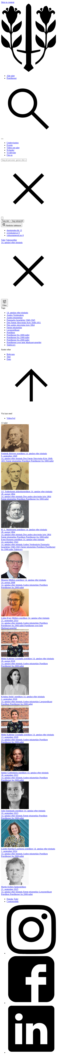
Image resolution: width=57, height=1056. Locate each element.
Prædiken (11, 332)
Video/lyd (11, 418)
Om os (9, 155)
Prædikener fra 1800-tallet (18, 335)
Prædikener (12, 78)
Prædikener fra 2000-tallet (18, 340)
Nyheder (10, 150)
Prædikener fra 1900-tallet (18, 337)
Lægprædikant (13, 330)
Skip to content (7, 2)
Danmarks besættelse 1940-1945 (21, 320)
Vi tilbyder (11, 152)
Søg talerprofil (17, 221)
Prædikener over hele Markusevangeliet (24, 342)
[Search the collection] (28, 135)
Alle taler (11, 76)
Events (10, 145)
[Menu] (2, 138)
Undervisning (13, 143)
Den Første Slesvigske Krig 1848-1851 (24, 322)
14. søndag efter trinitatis (17, 312)
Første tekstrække (14, 327)
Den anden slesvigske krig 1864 (21, 325)
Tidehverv (11, 345)
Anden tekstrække (15, 317)
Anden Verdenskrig (15, 315)
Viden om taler (13, 148)
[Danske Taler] (28, 71)
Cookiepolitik (13, 901)
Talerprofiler (11, 240)
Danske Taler (12, 899)
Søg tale (5, 221)
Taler (3, 240)
